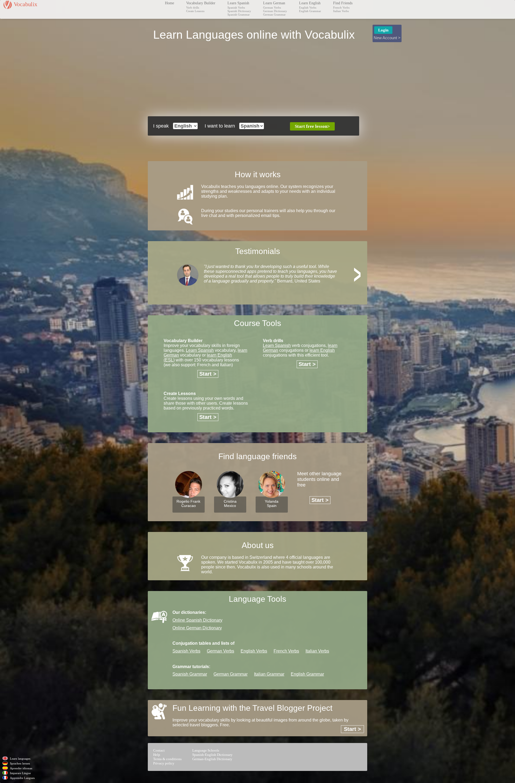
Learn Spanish (238, 3)
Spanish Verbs (236, 7)
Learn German (274, 3)
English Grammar (310, 11)
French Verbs (341, 7)
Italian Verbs (341, 11)
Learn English (310, 3)
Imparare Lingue (20, 773)
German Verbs (272, 7)
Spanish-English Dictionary (212, 755)
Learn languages (20, 758)
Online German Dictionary (197, 628)
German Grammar (274, 14)
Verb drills (192, 7)
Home (169, 3)
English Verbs (307, 7)
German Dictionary (275, 11)
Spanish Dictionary (239, 11)
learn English (322, 350)
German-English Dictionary (212, 759)
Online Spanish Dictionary (197, 620)
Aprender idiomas (21, 768)
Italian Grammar (269, 674)
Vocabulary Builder (200, 3)
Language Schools (205, 750)
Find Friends (342, 3)
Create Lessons (195, 11)
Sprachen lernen (20, 763)
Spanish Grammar (238, 14)
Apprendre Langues (22, 778)
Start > (207, 374)
